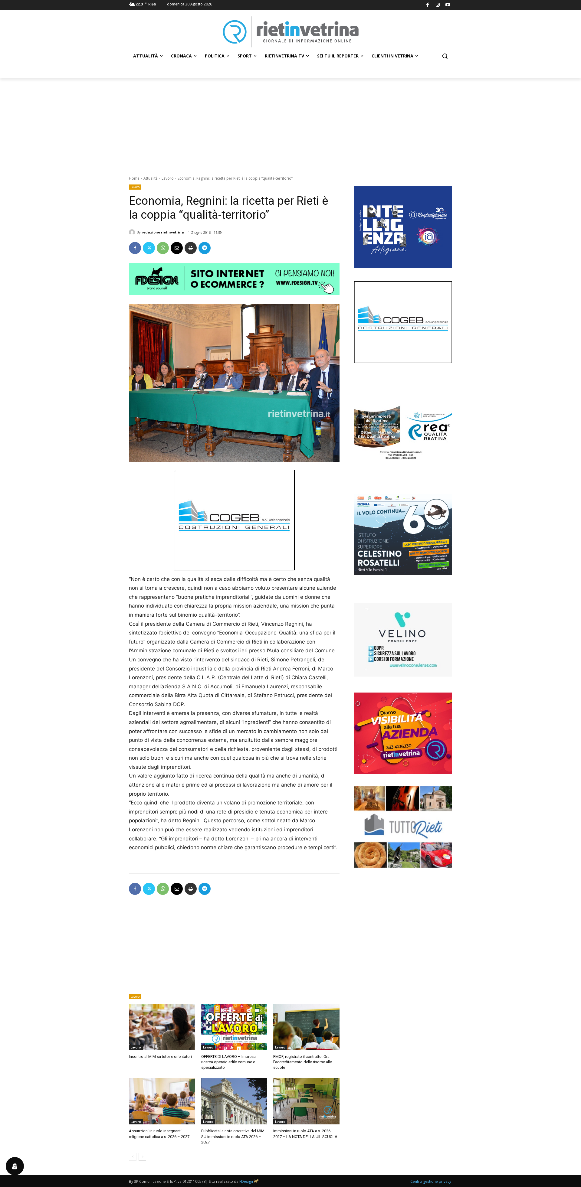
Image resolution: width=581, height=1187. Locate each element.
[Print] (191, 248)
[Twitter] (149, 248)
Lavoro (168, 178)
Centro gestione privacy (430, 1181)
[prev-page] (132, 1157)
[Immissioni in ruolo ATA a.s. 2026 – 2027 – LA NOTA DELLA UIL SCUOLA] (306, 1101)
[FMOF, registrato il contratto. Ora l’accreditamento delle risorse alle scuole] (306, 1027)
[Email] (177, 248)
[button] (445, 56)
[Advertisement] (290, 123)
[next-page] (142, 1157)
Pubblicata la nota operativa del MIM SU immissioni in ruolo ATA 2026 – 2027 (232, 1136)
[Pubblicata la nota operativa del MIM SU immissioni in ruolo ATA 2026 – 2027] (234, 1101)
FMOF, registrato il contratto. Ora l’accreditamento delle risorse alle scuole (302, 1062)
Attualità (150, 178)
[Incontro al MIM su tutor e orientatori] (162, 1027)
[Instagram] (437, 5)
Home (134, 178)
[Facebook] (427, 5)
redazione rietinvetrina (163, 232)
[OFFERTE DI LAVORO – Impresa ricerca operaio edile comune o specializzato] (234, 1027)
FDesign (246, 1181)
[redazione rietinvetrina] (133, 232)
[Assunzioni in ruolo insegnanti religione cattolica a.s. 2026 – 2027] (162, 1101)
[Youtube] (448, 5)
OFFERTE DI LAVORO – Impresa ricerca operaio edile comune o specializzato (228, 1062)
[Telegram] (205, 248)
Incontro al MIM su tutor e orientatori (160, 1056)
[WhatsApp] (163, 248)
